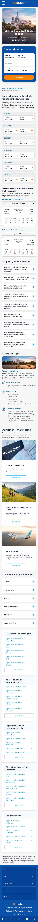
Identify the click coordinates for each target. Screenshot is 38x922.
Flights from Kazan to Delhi (15, 739)
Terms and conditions (23, 911)
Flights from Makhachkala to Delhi (16, 646)
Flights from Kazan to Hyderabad (13, 743)
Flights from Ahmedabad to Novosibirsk (15, 799)
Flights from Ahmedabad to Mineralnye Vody (15, 787)
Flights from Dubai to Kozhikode (13, 831)
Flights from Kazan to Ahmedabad (13, 734)
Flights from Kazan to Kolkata (16, 752)
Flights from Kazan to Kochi (15, 748)
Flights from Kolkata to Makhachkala (14, 692)
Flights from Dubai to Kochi (15, 827)
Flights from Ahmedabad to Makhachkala (15, 781)
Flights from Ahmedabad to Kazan (15, 775)
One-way (19, 49)
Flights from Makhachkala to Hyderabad (16, 652)
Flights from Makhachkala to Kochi (16, 658)
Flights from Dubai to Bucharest (13, 822)
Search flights (19, 77)
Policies (9, 911)
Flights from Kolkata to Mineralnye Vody (14, 698)
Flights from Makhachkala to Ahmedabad (16, 640)
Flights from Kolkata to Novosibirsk (14, 710)
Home (4, 88)
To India (19, 88)
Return (8, 49)
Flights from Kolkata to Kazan (16, 687)
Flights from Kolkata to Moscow (14, 704)
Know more (16, 478)
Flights (11, 88)
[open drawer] (3, 2)
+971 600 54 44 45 (19, 914)
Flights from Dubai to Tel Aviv (16, 836)
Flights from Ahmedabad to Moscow (15, 793)
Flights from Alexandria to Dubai (15, 841)
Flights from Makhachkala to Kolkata (16, 664)
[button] (19, 269)
